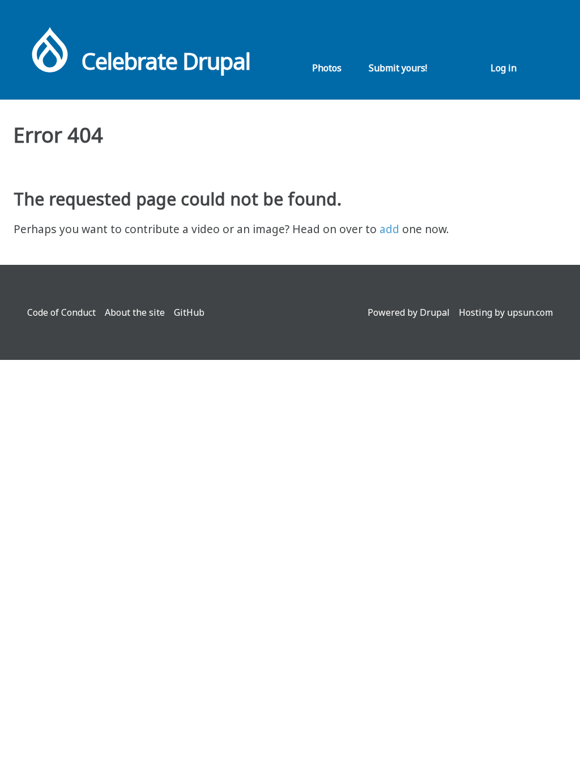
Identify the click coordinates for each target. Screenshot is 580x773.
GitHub (189, 312)
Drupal (435, 312)
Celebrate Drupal (166, 60)
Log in (504, 68)
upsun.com (530, 312)
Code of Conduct (61, 312)
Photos (327, 68)
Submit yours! (398, 68)
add (389, 229)
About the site (135, 312)
